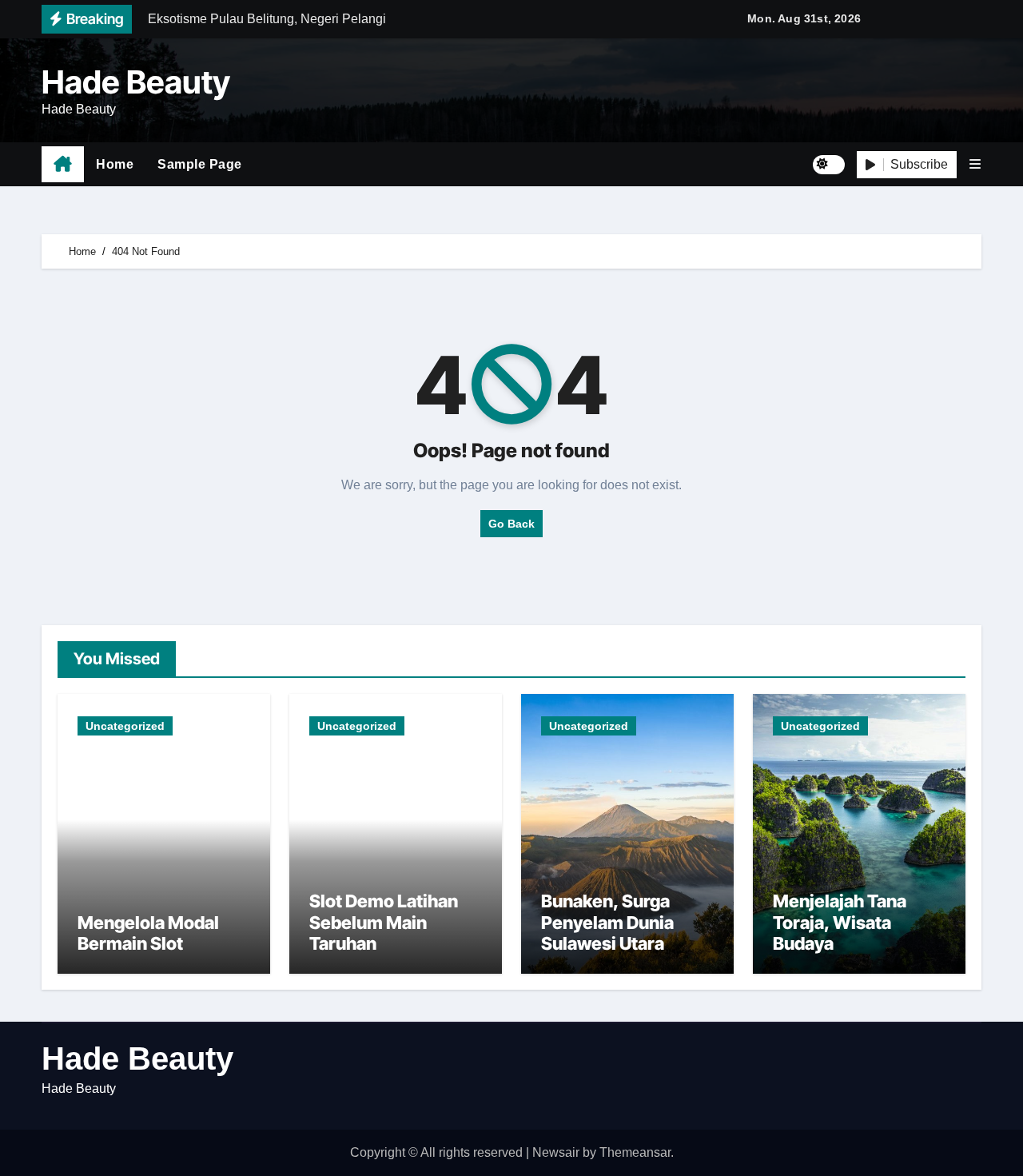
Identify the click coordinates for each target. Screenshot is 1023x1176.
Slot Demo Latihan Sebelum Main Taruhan (383, 922)
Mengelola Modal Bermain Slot (148, 933)
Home (114, 164)
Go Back (511, 523)
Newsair (555, 1152)
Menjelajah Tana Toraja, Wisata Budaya (839, 922)
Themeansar (635, 1152)
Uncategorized (125, 726)
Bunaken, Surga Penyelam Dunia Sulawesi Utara (607, 922)
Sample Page (199, 164)
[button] (975, 164)
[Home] (63, 164)
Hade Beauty (136, 82)
